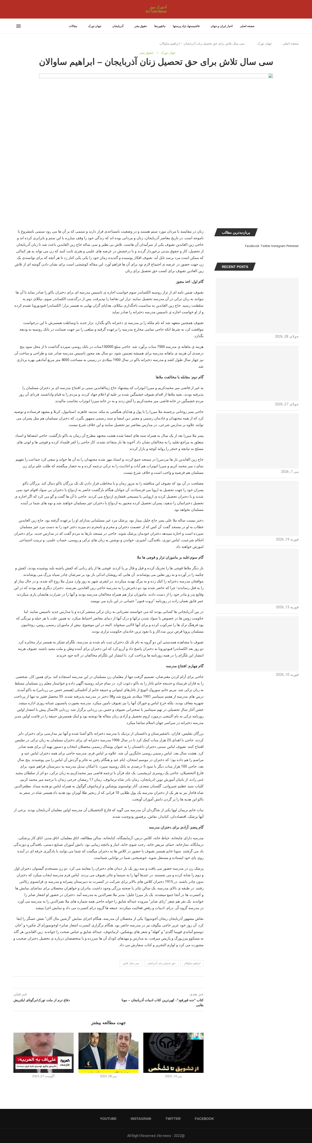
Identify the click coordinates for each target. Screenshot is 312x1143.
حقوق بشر (140, 26)
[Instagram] (16, 9)
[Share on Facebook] (113, 982)
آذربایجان (117, 26)
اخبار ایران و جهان (222, 26)
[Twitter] (19, 9)
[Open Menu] (18, 26)
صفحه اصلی (247, 26)
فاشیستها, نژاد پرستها (186, 26)
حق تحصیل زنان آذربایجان (161, 963)
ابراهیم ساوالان (192, 963)
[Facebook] (24, 9)
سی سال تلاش (131, 963)
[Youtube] (13, 9)
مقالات (73, 26)
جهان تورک (94, 26)
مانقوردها (160, 26)
